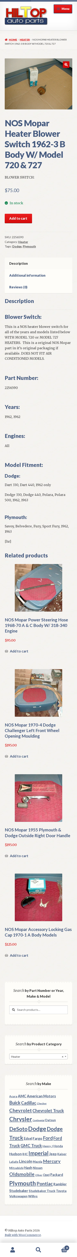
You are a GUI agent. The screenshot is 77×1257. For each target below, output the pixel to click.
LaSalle (13, 1161)
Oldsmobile (21, 1174)
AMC (22, 1096)
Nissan (38, 1168)
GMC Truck (31, 1145)
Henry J (48, 1146)
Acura (13, 1096)
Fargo (37, 1138)
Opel (46, 1175)
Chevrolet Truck (48, 1110)
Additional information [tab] (27, 275)
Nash (28, 1167)
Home (13, 39)
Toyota (61, 1191)
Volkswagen (18, 1196)
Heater (25, 39)
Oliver (38, 1175)
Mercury (52, 1161)
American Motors (41, 1096)
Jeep (53, 1154)
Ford (48, 1138)
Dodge (17, 246)
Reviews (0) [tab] (18, 287)
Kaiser (62, 1154)
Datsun (50, 1120)
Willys (33, 1196)
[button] (66, 64)
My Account (13, 1250)
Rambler (60, 1184)
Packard (56, 1175)
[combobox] (38, 1056)
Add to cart (18, 218)
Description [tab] (18, 263)
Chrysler (20, 1118)
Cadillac (28, 1102)
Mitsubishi (16, 1168)
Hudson (15, 1154)
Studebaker (18, 1191)
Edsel (28, 1138)
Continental (39, 1120)
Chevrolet (20, 1110)
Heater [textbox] (37, 1056)
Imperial (38, 1153)
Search (38, 1250)
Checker (42, 1103)
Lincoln (25, 1161)
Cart (59, 1246)
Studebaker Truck (42, 1191)
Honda (58, 1146)
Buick (15, 1102)
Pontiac (45, 1183)
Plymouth (29, 246)
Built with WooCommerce (23, 1235)
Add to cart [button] (19, 651)
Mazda (37, 1161)
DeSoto (18, 1129)
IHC (25, 1154)
